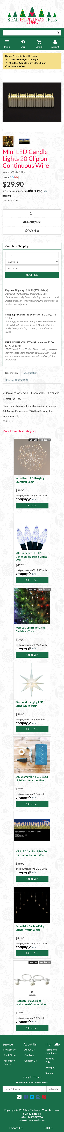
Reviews (10, 379)
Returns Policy (49, 1060)
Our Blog (29, 1055)
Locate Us (16, 1128)
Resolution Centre (9, 1062)
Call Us (48, 1128)
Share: (7, 177)
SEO (25, 1113)
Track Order (9, 1055)
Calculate (33, 275)
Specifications (31, 372)
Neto (43, 1120)
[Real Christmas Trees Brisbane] (32, 13)
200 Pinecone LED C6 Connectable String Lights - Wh (31, 556)
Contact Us (30, 1060)
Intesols (36, 1113)
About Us (29, 1049)
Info (45, 191)
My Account (9, 1049)
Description (11, 372)
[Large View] (8, 141)
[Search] (58, 32)
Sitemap (49, 1073)
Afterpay (50, 1067)
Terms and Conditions (51, 1051)
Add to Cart (32, 505)
